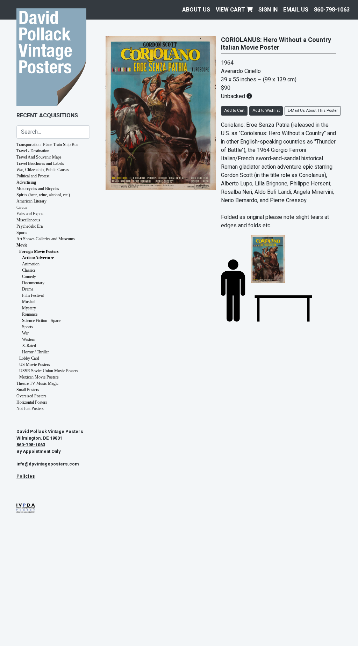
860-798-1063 (332, 10)
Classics (29, 270)
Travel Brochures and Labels (40, 163)
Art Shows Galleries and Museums (45, 238)
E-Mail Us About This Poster (313, 110)
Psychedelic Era (29, 226)
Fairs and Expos (29, 213)
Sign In (268, 10)
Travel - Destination (32, 150)
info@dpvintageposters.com (47, 464)
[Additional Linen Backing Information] (249, 96)
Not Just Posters (30, 408)
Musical (28, 301)
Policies (25, 476)
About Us (196, 10)
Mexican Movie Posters (39, 377)
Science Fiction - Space (41, 320)
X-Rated (29, 345)
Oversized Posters (31, 396)
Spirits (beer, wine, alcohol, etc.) (43, 194)
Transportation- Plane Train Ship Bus (47, 144)
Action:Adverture (38, 257)
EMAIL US (295, 10)
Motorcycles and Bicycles (37, 188)
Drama (27, 289)
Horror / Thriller (35, 352)
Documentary (33, 282)
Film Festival (33, 295)
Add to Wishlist (266, 110)
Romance (29, 314)
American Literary (31, 201)
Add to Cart (234, 110)
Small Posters (27, 389)
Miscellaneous (28, 220)
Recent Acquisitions (47, 115)
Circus (21, 207)
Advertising (26, 182)
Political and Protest (32, 176)
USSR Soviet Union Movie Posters (48, 370)
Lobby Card (29, 358)
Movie (21, 245)
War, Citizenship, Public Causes (42, 169)
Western (28, 339)
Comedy (29, 276)
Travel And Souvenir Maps (39, 157)
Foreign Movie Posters (39, 251)
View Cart (231, 10)
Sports (21, 232)
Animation (31, 264)
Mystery (29, 308)
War (25, 333)
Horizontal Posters (31, 402)
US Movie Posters (34, 364)
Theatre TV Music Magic (37, 383)
